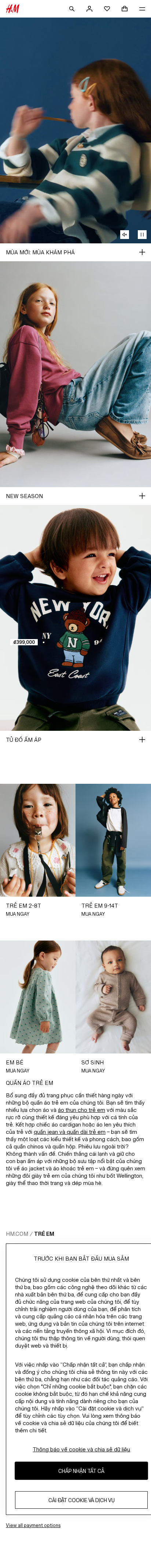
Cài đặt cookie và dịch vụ (81, 1500)
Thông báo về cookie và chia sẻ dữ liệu (81, 1449)
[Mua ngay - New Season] (142, 496)
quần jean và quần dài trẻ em (70, 1132)
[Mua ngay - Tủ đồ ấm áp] (142, 739)
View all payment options (33, 1525)
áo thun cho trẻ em (81, 1110)
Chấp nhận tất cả (81, 1471)
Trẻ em (44, 1234)
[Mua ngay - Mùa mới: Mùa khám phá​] (142, 252)
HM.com (17, 1234)
